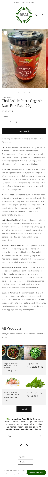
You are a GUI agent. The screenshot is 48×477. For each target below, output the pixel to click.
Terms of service (23, 474)
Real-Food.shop (14, 470)
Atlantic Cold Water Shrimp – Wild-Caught (11, 393)
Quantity (5, 116)
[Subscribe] (40, 436)
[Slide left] (18, 92)
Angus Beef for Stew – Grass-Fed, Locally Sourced (11, 365)
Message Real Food (36, 472)
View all (24, 409)
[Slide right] (29, 92)
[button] (5, 15)
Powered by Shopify (26, 470)
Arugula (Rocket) (32, 364)
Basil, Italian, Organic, (34, 393)
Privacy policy (11, 474)
